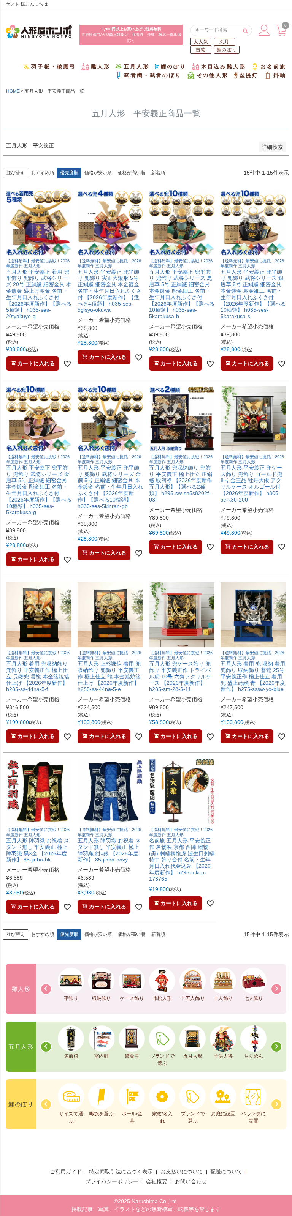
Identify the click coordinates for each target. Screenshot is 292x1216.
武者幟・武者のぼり (152, 75)
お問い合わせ (191, 1181)
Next (276, 989)
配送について (226, 1172)
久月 (224, 41)
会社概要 (156, 1181)
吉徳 (201, 49)
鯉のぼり (227, 49)
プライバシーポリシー (111, 1181)
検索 (246, 30)
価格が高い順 (131, 172)
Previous (46, 989)
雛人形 (100, 66)
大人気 (201, 41)
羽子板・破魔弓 (53, 66)
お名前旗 (273, 66)
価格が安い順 (98, 172)
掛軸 (279, 75)
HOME (13, 91)
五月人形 (136, 66)
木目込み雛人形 (223, 66)
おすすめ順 (42, 172)
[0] (281, 34)
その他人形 (213, 75)
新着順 (158, 172)
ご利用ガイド (66, 1172)
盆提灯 (249, 75)
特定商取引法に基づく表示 (121, 1172)
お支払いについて (181, 1172)
